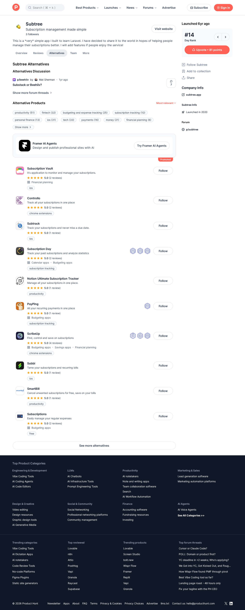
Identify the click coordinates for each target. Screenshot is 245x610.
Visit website (164, 29)
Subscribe (201, 7)
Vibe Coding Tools (23, 476)
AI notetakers (130, 476)
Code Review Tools (23, 565)
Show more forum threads (31, 93)
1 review (55, 232)
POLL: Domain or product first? (197, 554)
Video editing (20, 509)
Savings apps (63, 347)
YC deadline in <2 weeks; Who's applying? (204, 559)
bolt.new (128, 559)
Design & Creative (23, 503)
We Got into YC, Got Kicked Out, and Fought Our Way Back (205, 566)
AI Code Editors (21, 486)
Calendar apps (40, 262)
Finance (127, 503)
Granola (72, 577)
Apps (66, 603)
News (130, 7)
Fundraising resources (136, 514)
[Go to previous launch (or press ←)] (218, 37)
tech (68, 119)
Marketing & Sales (189, 470)
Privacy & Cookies (111, 603)
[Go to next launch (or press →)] (225, 37)
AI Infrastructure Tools (80, 481)
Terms (93, 603)
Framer (127, 571)
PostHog (73, 565)
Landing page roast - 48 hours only (200, 583)
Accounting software (135, 509)
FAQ (84, 603)
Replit (126, 577)
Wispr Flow (129, 565)
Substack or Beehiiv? (27, 85)
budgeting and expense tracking (85, 112)
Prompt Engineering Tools (82, 486)
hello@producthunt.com (200, 603)
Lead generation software (193, 476)
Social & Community (79, 503)
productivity (25, 112)
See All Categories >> (191, 515)
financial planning (138, 119)
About (75, 603)
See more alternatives (94, 445)
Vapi (70, 571)
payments (90, 119)
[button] (86, 53)
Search (127, 491)
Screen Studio (131, 554)
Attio (70, 559)
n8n (70, 554)
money (112, 119)
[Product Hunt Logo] (16, 7)
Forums (148, 7)
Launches (111, 7)
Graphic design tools (24, 519)
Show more (21, 127)
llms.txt (165, 603)
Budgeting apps (62, 262)
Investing (128, 519)
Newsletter (54, 603)
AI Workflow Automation (137, 496)
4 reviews (55, 342)
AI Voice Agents (187, 509)
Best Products (86, 7)
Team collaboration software (139, 486)
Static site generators (25, 583)
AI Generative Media (24, 524)
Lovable (72, 548)
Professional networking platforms (87, 514)
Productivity (130, 470)
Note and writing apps (136, 481)
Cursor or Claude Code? (193, 548)
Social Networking (78, 509)
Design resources (22, 514)
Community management (82, 519)
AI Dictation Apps (22, 554)
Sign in (225, 7)
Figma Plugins (20, 577)
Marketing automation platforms (197, 481)
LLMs (70, 470)
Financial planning (42, 182)
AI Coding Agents (22, 481)
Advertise (169, 7)
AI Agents (184, 503)
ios (51, 119)
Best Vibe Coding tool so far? (196, 577)
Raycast (72, 583)
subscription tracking (130, 112)
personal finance (27, 119)
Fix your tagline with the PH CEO (198, 588)
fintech (49, 112)
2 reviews (55, 177)
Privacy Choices (134, 603)
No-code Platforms (23, 571)
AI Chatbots (74, 476)
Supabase (74, 588)
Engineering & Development (29, 470)
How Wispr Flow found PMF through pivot (203, 571)
